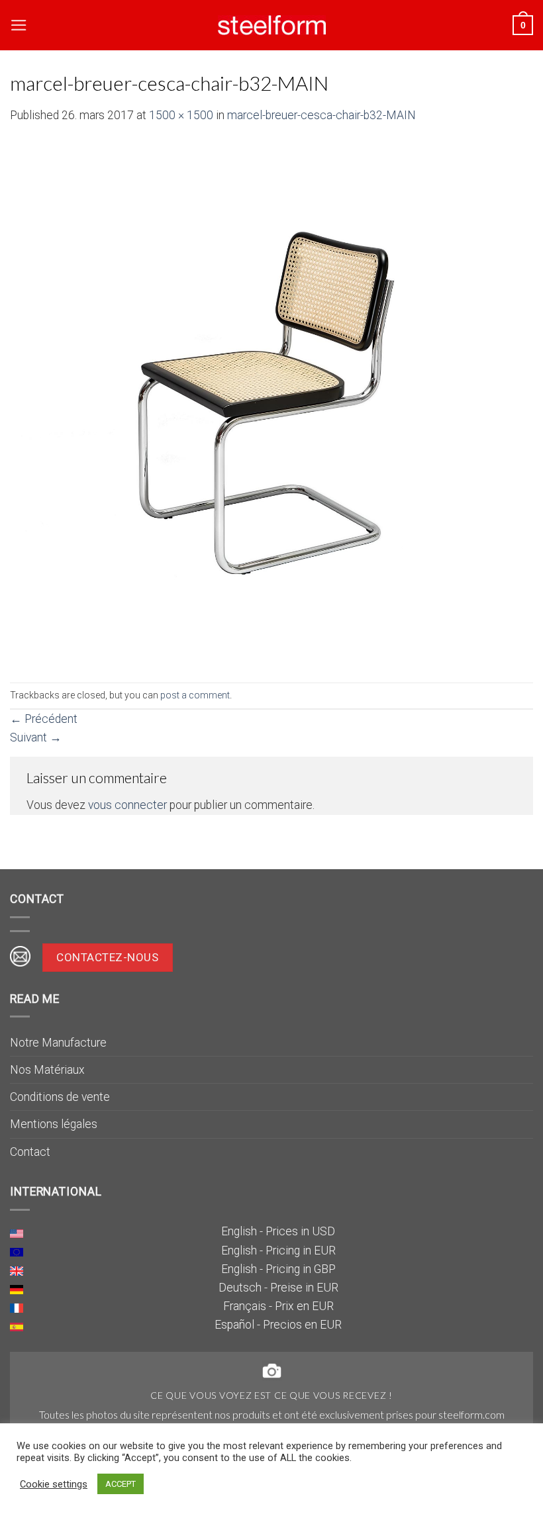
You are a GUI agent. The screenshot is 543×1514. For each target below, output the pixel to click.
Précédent (43, 719)
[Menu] (19, 25)
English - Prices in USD (278, 1231)
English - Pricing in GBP (278, 1269)
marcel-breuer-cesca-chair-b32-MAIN (321, 115)
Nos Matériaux (47, 1069)
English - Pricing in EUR (278, 1250)
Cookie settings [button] (53, 1484)
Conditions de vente (60, 1097)
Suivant (36, 737)
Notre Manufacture (58, 1042)
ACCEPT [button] (120, 1484)
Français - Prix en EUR (278, 1306)
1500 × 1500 (181, 115)
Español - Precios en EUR (278, 1324)
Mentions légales (53, 1124)
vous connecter (127, 805)
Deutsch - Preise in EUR (278, 1287)
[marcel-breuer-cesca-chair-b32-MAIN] (271, 402)
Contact (30, 1152)
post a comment (195, 695)
